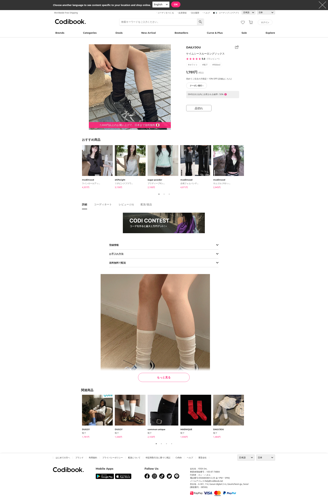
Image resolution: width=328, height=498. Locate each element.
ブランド (79, 457)
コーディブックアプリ (229, 12)
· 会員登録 (182, 12)
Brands (59, 32)
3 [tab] (169, 194)
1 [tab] (159, 194)
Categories (90, 32)
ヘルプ (190, 457)
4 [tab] (171, 443)
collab (179, 457)
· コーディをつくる (165, 12)
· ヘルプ (206, 12)
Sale (244, 32)
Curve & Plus (215, 32)
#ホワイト (193, 64)
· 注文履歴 (194, 12)
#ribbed (216, 64)
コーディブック (70, 21)
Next (248, 167)
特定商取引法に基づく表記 (158, 457)
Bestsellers (181, 32)
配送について (134, 457)
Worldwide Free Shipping (66, 12)
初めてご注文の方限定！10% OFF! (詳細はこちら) (209, 78)
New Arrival (148, 32)
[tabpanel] (98, 167)
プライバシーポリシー (112, 457)
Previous (79, 167)
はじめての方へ (63, 457)
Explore (270, 32)
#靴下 (205, 64)
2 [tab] (164, 194)
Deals (118, 32)
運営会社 (202, 457)
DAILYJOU (193, 47)
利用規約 (93, 457)
